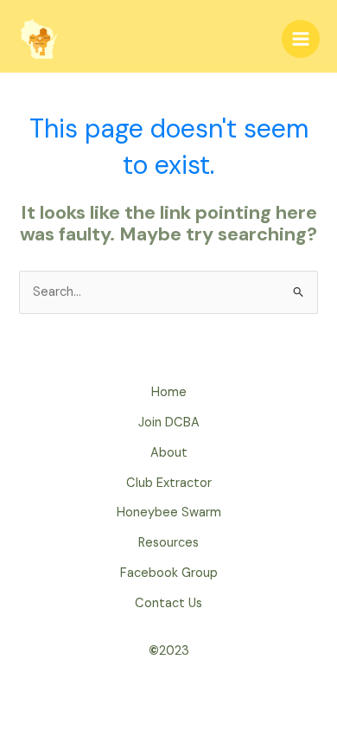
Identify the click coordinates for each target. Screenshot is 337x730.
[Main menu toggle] (301, 39)
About (169, 453)
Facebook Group (169, 573)
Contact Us (168, 603)
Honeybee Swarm (169, 512)
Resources (168, 543)
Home (169, 392)
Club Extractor (169, 483)
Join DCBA (169, 422)
